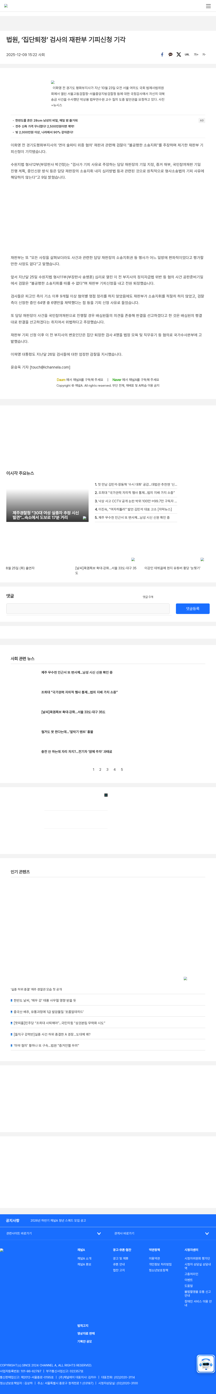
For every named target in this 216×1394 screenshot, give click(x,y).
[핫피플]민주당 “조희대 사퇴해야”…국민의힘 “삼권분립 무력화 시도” (59, 1023)
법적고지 (82, 1326)
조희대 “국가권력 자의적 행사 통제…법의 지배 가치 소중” (79, 692)
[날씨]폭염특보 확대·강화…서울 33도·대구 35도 (73, 712)
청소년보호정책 (158, 1270)
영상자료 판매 (86, 1333)
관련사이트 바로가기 (19, 1233)
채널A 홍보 (84, 1264)
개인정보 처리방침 (160, 1264)
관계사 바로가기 (124, 1233)
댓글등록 (193, 608)
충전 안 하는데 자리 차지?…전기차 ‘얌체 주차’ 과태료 (76, 752)
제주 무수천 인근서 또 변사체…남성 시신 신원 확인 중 (77, 672)
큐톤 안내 (119, 1264)
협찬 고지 (119, 1270)
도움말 (189, 1286)
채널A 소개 (84, 1258)
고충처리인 (191, 1274)
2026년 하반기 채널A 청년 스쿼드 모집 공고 (58, 1220)
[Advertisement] (108, 1172)
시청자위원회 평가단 (197, 1258)
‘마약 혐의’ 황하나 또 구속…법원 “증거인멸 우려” (46, 1046)
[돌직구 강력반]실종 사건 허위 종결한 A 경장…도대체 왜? (52, 1034)
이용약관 (154, 1258)
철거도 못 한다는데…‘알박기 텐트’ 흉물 (67, 732)
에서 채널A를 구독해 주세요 (80, 380)
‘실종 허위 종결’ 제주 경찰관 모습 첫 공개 (36, 989)
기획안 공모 (84, 1341)
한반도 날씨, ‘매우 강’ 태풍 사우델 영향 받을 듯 (45, 1001)
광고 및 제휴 (120, 1258)
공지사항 (12, 1220)
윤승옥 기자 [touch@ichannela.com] (40, 367)
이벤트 (189, 1280)
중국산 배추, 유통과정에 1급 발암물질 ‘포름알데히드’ (49, 1012)
